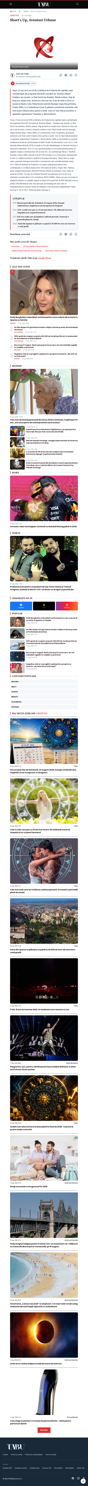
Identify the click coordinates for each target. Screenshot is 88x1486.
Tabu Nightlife (69, 1468)
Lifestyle (25, 11)
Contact (5, 1454)
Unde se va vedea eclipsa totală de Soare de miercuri (36, 1363)
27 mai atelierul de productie (35, 246)
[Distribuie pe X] (76, 75)
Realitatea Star (34, 1468)
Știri (20, 11)
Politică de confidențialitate (34, 1454)
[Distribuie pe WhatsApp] (71, 75)
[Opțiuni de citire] (83, 1481)
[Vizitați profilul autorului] (12, 75)
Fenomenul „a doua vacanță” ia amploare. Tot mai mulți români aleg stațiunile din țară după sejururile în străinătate (44, 1305)
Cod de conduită (50, 1454)
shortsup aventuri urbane (56, 251)
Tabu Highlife (58, 1468)
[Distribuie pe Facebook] (66, 75)
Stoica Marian (72, 1417)
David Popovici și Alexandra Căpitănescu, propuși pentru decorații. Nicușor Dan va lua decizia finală (51, 430)
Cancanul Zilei (46, 1468)
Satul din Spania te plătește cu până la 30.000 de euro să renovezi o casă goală (46, 225)
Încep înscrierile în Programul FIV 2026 (28, 1186)
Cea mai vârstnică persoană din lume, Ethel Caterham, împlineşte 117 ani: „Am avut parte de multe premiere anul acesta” (44, 421)
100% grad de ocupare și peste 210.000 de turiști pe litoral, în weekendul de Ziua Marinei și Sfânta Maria (51, 642)
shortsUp (15, 246)
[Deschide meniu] (10, 4)
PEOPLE (12, 323)
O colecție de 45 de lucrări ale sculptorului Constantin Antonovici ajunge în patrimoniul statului (49, 453)
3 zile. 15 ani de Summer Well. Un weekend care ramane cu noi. (39, 1009)
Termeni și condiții (16, 1454)
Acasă (14, 11)
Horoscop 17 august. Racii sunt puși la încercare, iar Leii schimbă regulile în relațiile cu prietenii (50, 653)
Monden (17, 350)
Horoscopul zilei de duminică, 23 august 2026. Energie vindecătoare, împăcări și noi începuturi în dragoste (41, 204)
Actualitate (18, 332)
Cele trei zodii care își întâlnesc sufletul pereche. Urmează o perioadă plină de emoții (43, 218)
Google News (44, 258)
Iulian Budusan (72, 1063)
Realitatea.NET (7, 1468)
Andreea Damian (71, 1183)
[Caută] (77, 4)
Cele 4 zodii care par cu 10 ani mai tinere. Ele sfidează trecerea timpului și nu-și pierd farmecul (44, 211)
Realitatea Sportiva (21, 1468)
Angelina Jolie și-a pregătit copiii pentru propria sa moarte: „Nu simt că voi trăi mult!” (48, 665)
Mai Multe (44, 1430)
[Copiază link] (61, 75)
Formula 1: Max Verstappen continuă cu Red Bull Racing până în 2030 (43, 526)
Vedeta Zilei (80, 1468)
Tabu (26, 74)
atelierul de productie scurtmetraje (27, 251)
